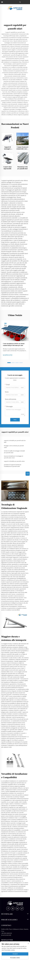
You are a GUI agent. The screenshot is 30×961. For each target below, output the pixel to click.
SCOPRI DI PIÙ (7, 355)
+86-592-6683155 (6, 933)
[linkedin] (17, 908)
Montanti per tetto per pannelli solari (22, 167)
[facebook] (8, 908)
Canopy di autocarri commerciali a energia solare (22, 148)
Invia (15, 419)
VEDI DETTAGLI (7, 139)
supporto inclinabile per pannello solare (14, 461)
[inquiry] (28, 474)
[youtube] (13, 908)
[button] (9, 362)
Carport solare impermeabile (7, 167)
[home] (15, 8)
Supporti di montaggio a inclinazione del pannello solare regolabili (7, 148)
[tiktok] (22, 908)
